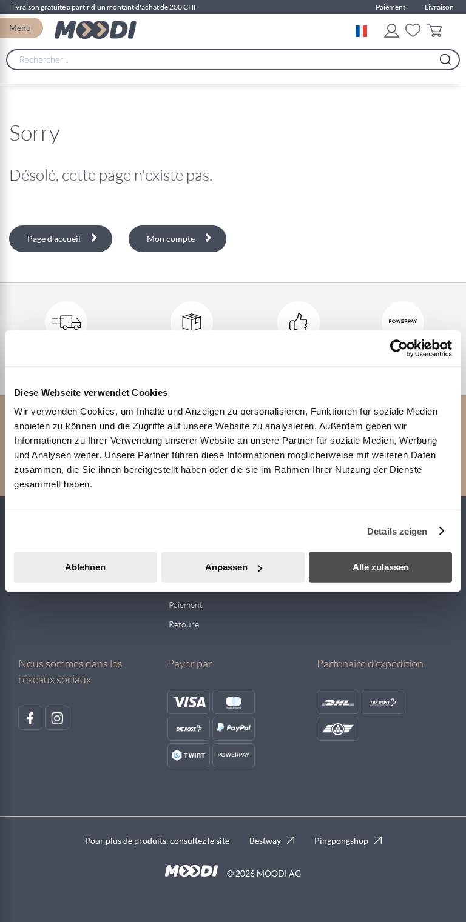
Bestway (265, 840)
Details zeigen (397, 531)
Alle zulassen (381, 567)
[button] (364, 29)
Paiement (390, 7)
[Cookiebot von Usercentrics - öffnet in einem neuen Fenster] (399, 348)
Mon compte (171, 238)
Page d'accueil (54, 238)
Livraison (439, 7)
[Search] (445, 56)
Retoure (184, 624)
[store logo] (96, 30)
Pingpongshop (341, 840)
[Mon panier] (437, 32)
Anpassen (226, 567)
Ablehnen (85, 567)
